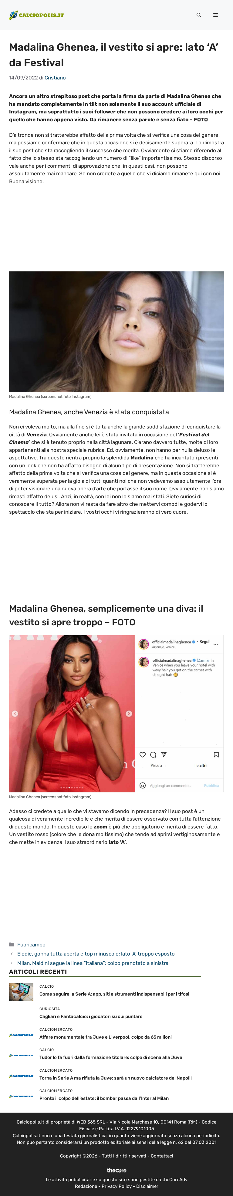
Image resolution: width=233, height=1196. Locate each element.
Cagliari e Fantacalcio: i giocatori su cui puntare (91, 1016)
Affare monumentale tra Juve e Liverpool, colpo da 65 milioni (105, 1037)
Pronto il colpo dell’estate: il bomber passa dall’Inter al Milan (104, 1098)
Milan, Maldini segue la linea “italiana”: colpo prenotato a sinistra (92, 963)
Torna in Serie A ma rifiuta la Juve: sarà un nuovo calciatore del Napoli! (115, 1078)
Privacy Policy (117, 1186)
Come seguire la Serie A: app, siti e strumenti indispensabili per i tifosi (114, 994)
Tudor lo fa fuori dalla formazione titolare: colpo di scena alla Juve (110, 1057)
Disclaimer (147, 1186)
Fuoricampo (31, 945)
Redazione (86, 1186)
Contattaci (162, 1156)
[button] (199, 15)
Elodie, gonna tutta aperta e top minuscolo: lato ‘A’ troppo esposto (96, 954)
